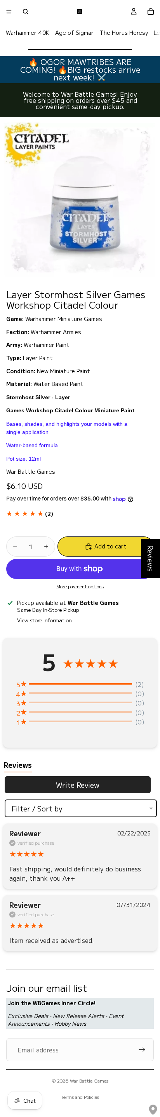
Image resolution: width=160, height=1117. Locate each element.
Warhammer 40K (27, 32)
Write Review (77, 785)
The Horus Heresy (123, 32)
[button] (29, 514)
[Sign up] (142, 1050)
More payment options (80, 586)
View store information (44, 620)
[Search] (25, 11)
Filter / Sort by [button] (37, 808)
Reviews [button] (151, 558)
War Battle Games (89, 1080)
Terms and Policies (80, 1096)
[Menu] (9, 11)
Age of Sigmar (74, 32)
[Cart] (150, 11)
